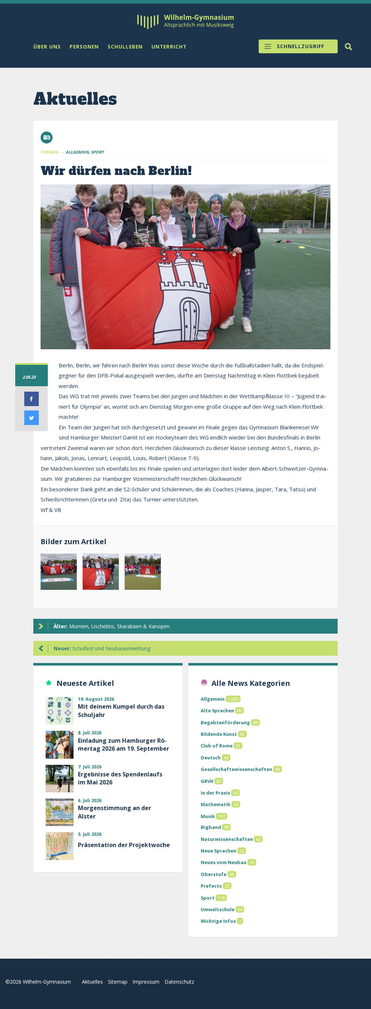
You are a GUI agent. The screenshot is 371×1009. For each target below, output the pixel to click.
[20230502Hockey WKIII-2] (101, 573)
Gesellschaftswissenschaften (236, 769)
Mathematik (215, 804)
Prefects (211, 886)
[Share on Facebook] (31, 404)
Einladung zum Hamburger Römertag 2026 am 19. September (123, 744)
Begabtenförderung (225, 722)
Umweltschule (217, 909)
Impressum (146, 981)
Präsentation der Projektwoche (124, 845)
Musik (208, 816)
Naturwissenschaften (227, 839)
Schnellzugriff (300, 46)
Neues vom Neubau (223, 862)
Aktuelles (92, 981)
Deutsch (211, 757)
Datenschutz (179, 981)
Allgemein (213, 699)
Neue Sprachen (218, 850)
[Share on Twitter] (31, 422)
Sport (207, 898)
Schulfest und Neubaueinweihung (102, 648)
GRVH (207, 781)
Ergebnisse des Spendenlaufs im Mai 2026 (120, 778)
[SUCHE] (348, 46)
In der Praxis (215, 792)
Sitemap (118, 981)
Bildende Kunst (219, 734)
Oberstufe (213, 874)
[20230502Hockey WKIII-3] (143, 573)
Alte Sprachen (217, 710)
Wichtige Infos (218, 921)
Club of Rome (217, 745)
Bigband (211, 827)
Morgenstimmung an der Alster (114, 812)
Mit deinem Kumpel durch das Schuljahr (121, 710)
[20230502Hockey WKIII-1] (59, 573)
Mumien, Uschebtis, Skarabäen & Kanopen (112, 626)
